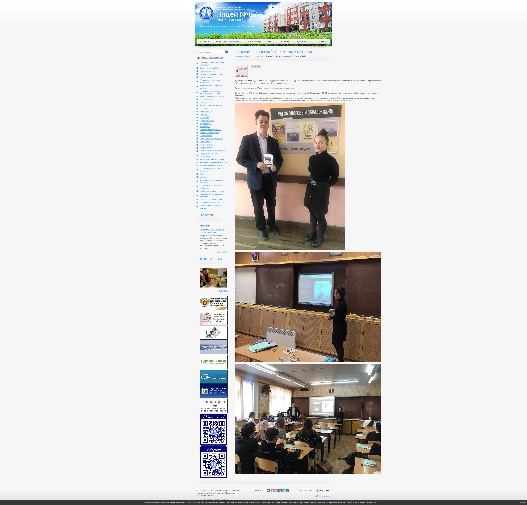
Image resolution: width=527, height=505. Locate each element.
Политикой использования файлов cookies (362, 502)
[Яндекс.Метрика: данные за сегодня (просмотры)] (323, 496)
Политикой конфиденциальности (333, 502)
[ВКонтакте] (268, 490)
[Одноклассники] (272, 490)
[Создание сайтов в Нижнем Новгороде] (323, 492)
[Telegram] (276, 490)
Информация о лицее (259, 42)
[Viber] (280, 490)
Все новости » (222, 252)
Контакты (284, 42)
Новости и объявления (254, 56)
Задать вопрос (304, 42)
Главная (238, 56)
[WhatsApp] (283, 490)
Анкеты (323, 42)
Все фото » (223, 291)
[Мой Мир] (287, 490)
